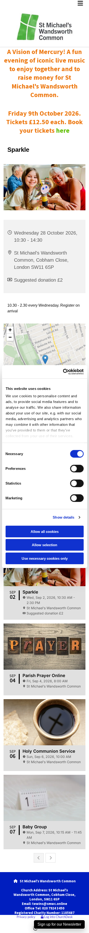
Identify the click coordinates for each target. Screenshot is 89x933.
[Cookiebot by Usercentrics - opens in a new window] (63, 372)
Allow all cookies (45, 531)
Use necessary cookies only (45, 558)
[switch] (77, 468)
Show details (63, 517)
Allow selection (44, 545)
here (63, 130)
